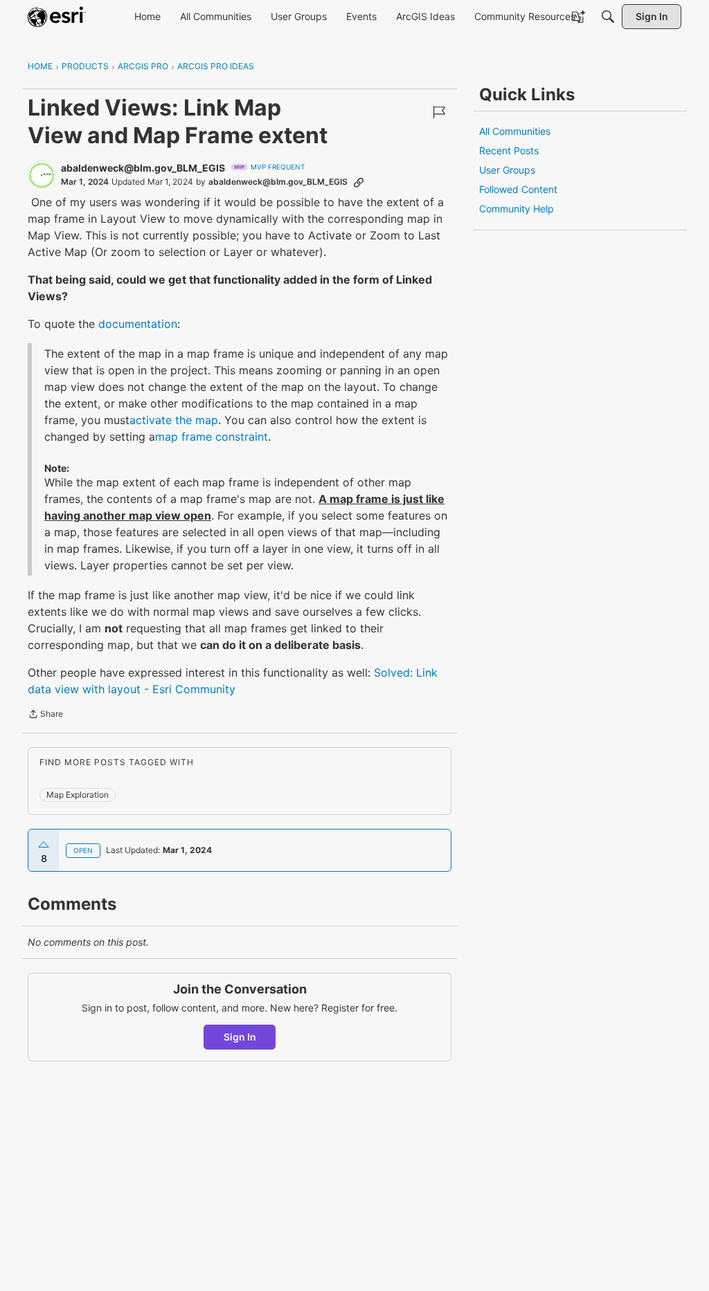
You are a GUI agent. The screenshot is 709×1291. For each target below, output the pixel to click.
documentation (137, 324)
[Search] (607, 16)
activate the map (173, 420)
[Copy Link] (358, 182)
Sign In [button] (240, 1037)
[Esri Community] (57, 16)
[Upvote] (43, 844)
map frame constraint (211, 436)
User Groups (507, 170)
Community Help (516, 208)
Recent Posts (509, 150)
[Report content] (439, 112)
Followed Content (518, 189)
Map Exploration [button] (77, 794)
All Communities (514, 131)
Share (45, 715)
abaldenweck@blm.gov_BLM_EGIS (143, 168)
